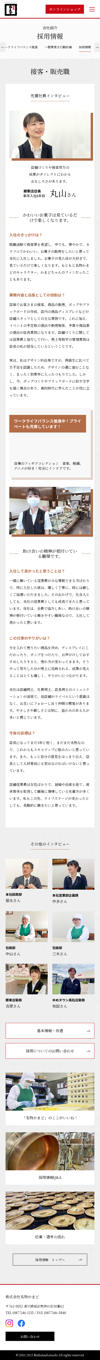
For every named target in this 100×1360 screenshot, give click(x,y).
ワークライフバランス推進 (20, 47)
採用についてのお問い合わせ (50, 1051)
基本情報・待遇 (50, 1030)
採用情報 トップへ (50, 1259)
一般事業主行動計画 (58, 47)
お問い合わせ (30, 1336)
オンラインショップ (64, 9)
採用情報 (85, 47)
